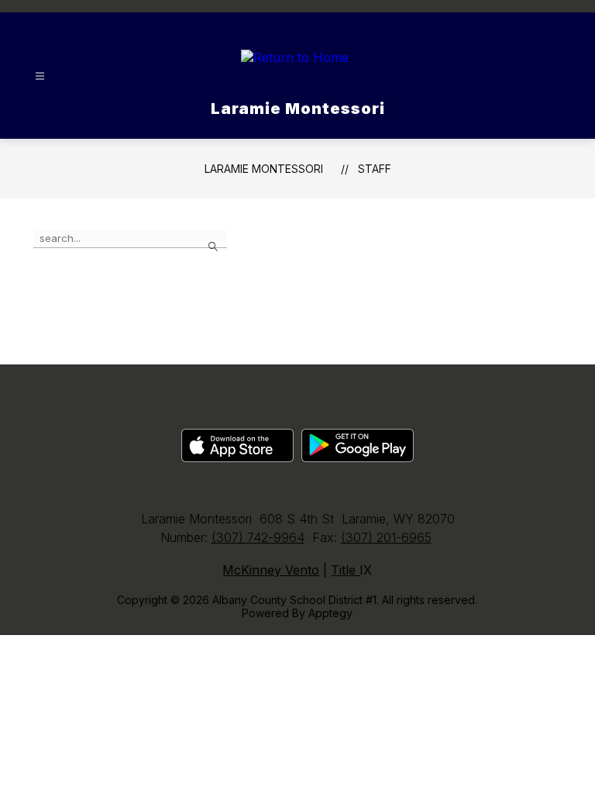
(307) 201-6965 (386, 537)
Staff (374, 168)
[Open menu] (40, 76)
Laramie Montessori (264, 168)
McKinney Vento (270, 570)
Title (345, 570)
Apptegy (330, 613)
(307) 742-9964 (258, 537)
